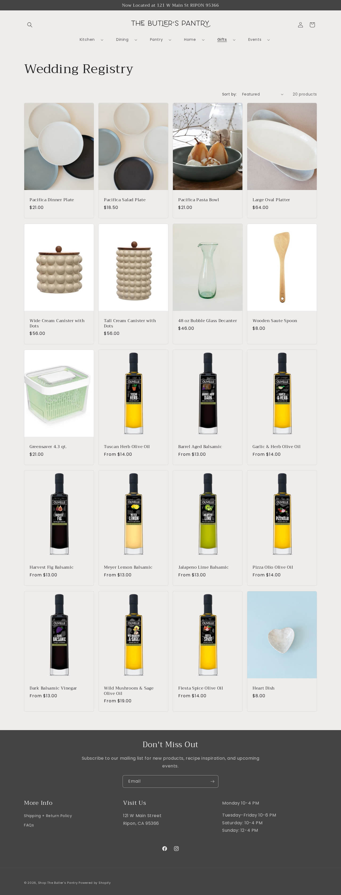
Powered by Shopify (95, 883)
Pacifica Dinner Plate (52, 199)
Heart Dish (264, 688)
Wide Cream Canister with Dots (57, 323)
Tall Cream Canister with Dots (130, 323)
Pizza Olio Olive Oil (273, 567)
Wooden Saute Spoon (275, 320)
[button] (30, 25)
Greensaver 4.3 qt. (48, 446)
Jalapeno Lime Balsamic (203, 567)
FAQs (29, 825)
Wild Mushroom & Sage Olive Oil (128, 691)
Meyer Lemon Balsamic (128, 567)
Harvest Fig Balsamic (52, 567)
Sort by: (229, 94)
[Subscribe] (212, 781)
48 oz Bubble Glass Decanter (207, 320)
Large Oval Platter (271, 199)
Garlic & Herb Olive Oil (277, 446)
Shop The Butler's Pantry (58, 883)
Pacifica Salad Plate (124, 199)
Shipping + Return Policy (48, 815)
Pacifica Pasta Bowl (198, 199)
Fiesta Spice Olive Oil (200, 688)
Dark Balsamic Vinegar (53, 688)
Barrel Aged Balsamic (200, 446)
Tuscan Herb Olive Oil (127, 446)
